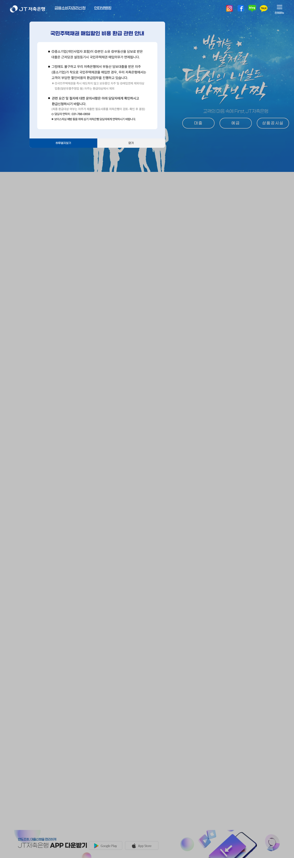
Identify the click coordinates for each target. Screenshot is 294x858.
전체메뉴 (279, 12)
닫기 (131, 143)
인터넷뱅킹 (102, 8)
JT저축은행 (27, 11)
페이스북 (241, 8)
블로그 (252, 8)
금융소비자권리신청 (69, 8)
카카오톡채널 (263, 8)
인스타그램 (229, 8)
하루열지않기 (63, 143)
